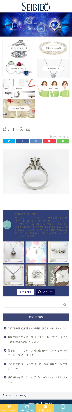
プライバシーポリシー (29, 403)
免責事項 (49, 403)
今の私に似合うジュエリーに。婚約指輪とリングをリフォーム (38, 366)
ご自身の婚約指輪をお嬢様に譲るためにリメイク (36, 328)
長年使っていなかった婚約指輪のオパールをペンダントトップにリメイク (38, 353)
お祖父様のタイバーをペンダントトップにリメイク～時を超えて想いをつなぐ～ (38, 339)
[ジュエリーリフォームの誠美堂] (36, 9)
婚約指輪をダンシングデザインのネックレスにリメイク (38, 380)
